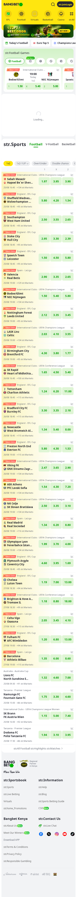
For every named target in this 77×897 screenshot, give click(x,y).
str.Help (42, 787)
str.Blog (42, 794)
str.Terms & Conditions (16, 847)
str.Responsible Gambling (17, 861)
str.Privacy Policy (13, 854)
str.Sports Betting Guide (51, 801)
